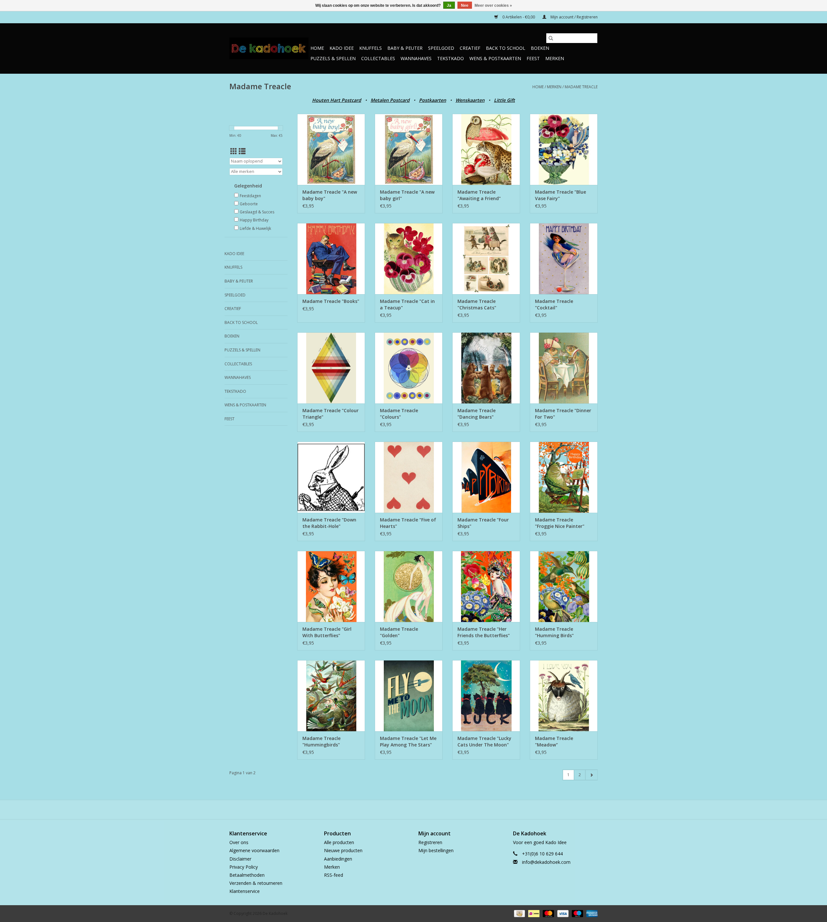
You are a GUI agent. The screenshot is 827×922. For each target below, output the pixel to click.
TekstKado (450, 58)
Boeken (540, 48)
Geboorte (249, 204)
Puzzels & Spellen (333, 58)
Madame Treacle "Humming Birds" (554, 632)
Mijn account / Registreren (574, 17)
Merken (554, 58)
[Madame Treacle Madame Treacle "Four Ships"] (486, 477)
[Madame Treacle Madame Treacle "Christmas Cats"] (486, 258)
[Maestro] (577, 913)
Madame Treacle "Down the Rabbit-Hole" (329, 523)
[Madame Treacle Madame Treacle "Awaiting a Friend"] (486, 149)
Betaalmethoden (247, 875)
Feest (533, 58)
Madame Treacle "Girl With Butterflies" (326, 632)
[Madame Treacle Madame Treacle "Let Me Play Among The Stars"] (409, 695)
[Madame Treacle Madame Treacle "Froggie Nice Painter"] (564, 477)
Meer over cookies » (493, 5)
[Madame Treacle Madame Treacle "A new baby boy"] (331, 149)
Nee (464, 5)
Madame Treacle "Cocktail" (554, 304)
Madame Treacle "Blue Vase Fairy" (560, 195)
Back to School (505, 48)
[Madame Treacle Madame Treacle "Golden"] (409, 586)
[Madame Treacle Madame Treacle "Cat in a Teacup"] (409, 258)
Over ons (238, 842)
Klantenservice (244, 891)
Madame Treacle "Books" (330, 301)
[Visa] (562, 913)
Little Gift (504, 100)
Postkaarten (432, 100)
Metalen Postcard (390, 100)
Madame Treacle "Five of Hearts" (408, 523)
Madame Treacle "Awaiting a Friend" (479, 195)
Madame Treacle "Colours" (399, 413)
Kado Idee (342, 48)
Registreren (430, 842)
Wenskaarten (470, 100)
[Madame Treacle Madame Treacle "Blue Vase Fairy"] (564, 149)
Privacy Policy (243, 867)
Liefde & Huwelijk (255, 228)
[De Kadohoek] (269, 48)
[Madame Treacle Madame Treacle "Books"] (331, 258)
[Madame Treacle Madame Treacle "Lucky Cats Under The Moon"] (486, 695)
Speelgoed (441, 48)
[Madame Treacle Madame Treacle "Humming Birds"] (564, 586)
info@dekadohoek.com (546, 862)
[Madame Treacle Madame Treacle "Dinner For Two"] (564, 367)
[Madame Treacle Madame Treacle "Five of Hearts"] (409, 477)
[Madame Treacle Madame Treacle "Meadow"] (564, 695)
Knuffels (370, 48)
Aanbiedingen (338, 859)
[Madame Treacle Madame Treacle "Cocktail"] (564, 258)
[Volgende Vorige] (591, 775)
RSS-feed (333, 875)
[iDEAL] (533, 913)
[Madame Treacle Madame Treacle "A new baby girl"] (409, 149)
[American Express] (591, 913)
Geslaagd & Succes (257, 212)
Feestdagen (250, 195)
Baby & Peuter (405, 48)
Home (317, 48)
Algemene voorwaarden (254, 850)
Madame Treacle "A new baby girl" (407, 195)
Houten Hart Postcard (336, 100)
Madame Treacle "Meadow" (554, 741)
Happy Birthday (254, 220)
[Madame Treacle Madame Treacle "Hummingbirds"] (331, 695)
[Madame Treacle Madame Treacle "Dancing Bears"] (486, 367)
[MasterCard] (547, 913)
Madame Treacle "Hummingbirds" (321, 741)
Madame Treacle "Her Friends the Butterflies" (483, 632)
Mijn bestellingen (436, 850)
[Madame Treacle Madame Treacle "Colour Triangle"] (331, 367)
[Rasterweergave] (233, 151)
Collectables (378, 58)
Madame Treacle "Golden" (399, 632)
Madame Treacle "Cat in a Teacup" (407, 304)
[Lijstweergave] (242, 151)
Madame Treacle (581, 87)
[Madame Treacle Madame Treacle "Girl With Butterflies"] (331, 586)
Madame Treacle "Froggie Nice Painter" (559, 523)
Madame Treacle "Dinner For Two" (563, 413)
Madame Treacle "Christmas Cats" (476, 304)
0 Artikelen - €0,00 (518, 17)
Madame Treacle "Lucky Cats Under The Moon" (484, 741)
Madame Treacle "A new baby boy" (329, 195)
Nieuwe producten (343, 850)
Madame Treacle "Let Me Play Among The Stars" (408, 741)
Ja (449, 5)
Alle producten (339, 842)
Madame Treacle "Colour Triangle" (330, 413)
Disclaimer (240, 859)
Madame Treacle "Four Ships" (483, 523)
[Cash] (519, 913)
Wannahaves (416, 58)
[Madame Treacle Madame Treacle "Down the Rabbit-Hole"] (331, 477)
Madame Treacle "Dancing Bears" (476, 413)
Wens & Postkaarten (495, 58)
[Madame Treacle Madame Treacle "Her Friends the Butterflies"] (486, 586)
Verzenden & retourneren (255, 883)
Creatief (470, 48)
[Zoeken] (551, 38)
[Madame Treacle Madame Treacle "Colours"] (409, 367)
